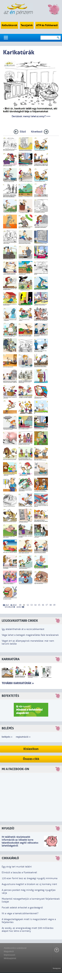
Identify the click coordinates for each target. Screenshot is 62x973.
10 (20, 605)
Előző (23, 131)
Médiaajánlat (10, 958)
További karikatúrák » (18, 683)
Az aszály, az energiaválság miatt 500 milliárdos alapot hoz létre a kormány (27, 929)
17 (47, 605)
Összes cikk (31, 759)
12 (28, 605)
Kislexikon (31, 749)
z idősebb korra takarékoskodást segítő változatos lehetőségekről (20, 842)
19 (54, 605)
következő (9, 607)
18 (50, 605)
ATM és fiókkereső (47, 25)
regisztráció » (23, 736)
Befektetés (10, 696)
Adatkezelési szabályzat (15, 948)
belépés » (7, 736)
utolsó (19, 607)
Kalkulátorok (9, 25)
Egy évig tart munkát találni (17, 866)
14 (35, 605)
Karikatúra (10, 659)
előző (14, 605)
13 (31, 605)
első (7, 605)
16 (43, 605)
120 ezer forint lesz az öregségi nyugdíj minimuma (29, 878)
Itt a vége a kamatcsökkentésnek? (20, 913)
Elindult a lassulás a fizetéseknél (19, 872)
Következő (36, 131)
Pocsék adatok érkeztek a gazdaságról (22, 907)
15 (39, 605)
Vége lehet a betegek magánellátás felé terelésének (30, 635)
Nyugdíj (8, 828)
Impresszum (9, 955)
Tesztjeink (27, 25)
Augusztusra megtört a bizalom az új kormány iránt (29, 884)
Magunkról (9, 951)
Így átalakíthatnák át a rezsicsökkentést (23, 629)
